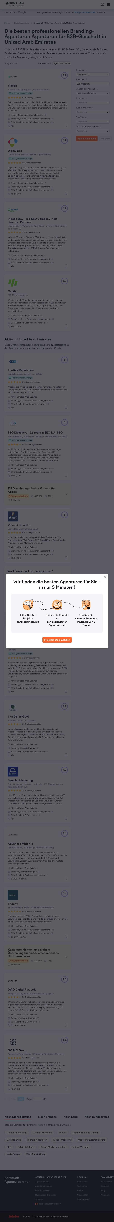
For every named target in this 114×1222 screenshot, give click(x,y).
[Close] (105, 577)
